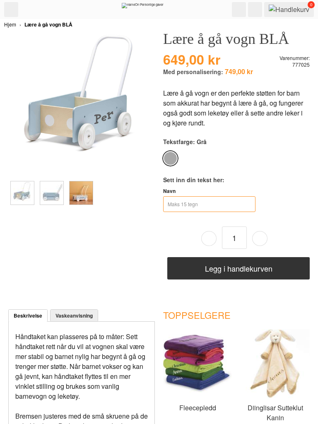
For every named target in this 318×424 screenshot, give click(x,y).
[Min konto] (255, 9)
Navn (169, 191)
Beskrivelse (28, 315)
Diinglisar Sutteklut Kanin (275, 412)
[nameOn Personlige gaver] (142, 7)
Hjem (10, 24)
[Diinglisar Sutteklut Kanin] (275, 397)
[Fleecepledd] (197, 397)
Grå (170, 158)
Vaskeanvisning (74, 315)
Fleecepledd (197, 407)
